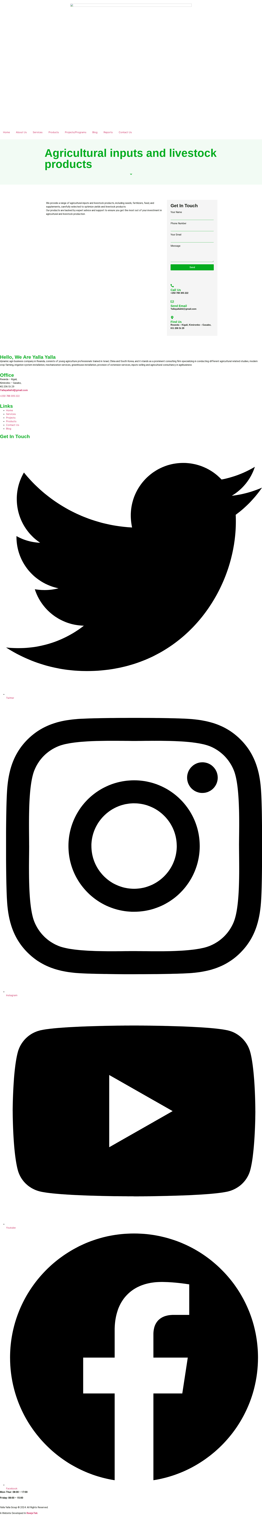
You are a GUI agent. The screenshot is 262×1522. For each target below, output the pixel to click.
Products (54, 132)
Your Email (176, 234)
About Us (21, 132)
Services (37, 132)
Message (175, 246)
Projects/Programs (75, 132)
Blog (94, 132)
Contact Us (125, 132)
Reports (108, 132)
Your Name (176, 212)
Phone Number (178, 223)
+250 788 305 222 (10, 396)
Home (6, 132)
